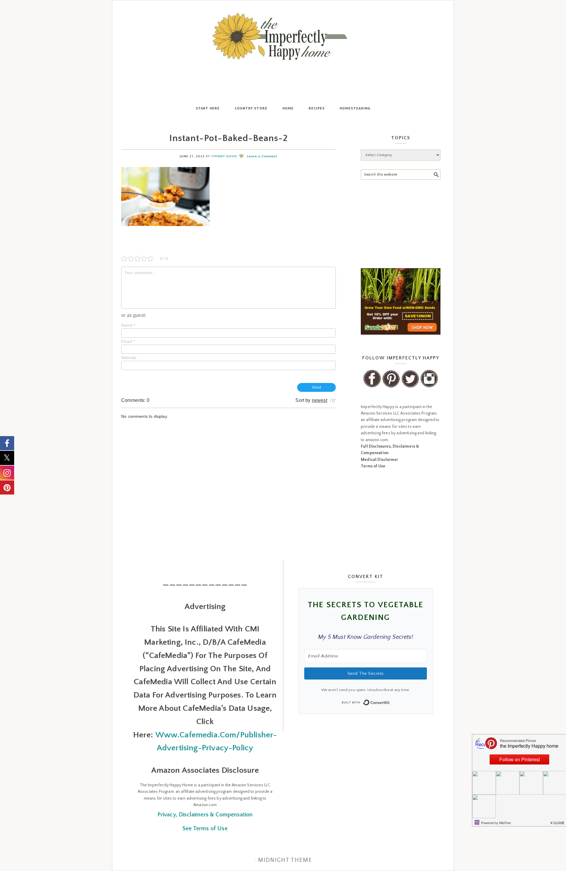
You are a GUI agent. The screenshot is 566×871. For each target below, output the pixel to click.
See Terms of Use (205, 828)
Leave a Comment (262, 156)
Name (128, 325)
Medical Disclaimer (379, 459)
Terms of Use (373, 466)
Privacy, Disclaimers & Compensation (205, 814)
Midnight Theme (285, 860)
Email (127, 341)
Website (128, 357)
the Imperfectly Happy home (283, 36)
